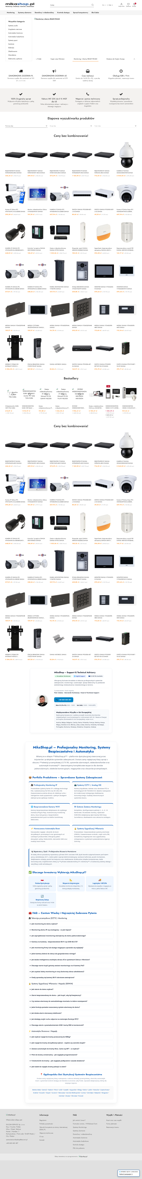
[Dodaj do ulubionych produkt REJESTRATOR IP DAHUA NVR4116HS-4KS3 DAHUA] (67, 143)
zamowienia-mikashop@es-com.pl (16, 1140)
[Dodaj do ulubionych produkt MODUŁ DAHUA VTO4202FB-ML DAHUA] (67, 298)
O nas (41, 1136)
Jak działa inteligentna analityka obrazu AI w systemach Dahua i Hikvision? (60, 960)
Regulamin (43, 1120)
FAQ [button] (75, 1115)
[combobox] (26, 126)
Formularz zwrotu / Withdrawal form (85, 1124)
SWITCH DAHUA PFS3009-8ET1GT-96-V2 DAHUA (102, 365)
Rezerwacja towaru (112, 1127)
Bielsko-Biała (36, 1090)
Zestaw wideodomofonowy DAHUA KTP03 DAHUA (58, 249)
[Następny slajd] (132, 37)
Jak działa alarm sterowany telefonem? (46, 1013)
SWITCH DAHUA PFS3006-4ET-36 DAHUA (81, 365)
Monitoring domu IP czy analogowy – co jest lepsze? (51, 930)
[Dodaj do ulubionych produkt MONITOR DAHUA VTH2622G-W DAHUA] (112, 259)
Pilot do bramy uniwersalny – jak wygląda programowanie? (54, 1055)
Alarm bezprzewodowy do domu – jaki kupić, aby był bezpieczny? (56, 995)
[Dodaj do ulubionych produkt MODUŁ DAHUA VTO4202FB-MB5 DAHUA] (112, 298)
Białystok (97, 1093)
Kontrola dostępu (78, 1145)
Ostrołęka (90, 1093)
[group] (85, 37)
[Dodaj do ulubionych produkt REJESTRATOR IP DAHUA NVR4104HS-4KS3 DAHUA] (23, 143)
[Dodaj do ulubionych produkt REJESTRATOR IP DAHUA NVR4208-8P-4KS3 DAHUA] (89, 143)
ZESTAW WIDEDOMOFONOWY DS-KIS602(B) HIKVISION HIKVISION (46, 407)
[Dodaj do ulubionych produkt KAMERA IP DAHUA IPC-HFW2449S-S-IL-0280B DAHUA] (23, 259)
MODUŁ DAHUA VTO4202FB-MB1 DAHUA (126, 326)
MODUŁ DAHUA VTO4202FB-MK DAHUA (82, 326)
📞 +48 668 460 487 (63, 700)
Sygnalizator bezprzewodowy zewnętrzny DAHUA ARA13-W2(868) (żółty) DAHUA (103, 249)
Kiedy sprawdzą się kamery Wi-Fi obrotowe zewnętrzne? (52, 977)
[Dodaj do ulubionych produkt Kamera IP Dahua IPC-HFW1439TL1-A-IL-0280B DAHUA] (23, 182)
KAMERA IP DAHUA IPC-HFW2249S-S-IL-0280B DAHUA (37, 288)
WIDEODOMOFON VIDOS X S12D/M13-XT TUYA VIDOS (129, 407)
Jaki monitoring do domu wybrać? (44, 924)
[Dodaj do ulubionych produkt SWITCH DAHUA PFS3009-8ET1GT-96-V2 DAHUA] (112, 337)
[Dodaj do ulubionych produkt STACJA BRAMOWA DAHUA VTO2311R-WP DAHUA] (45, 337)
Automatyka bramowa (80, 1138)
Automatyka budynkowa (81, 1141)
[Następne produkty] (132, 393)
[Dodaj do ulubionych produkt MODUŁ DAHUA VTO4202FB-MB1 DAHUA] (134, 298)
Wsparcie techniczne (46, 1133)
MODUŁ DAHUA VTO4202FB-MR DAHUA (15, 326)
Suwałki (65, 1090)
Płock (56, 1090)
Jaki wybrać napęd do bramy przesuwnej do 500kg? (51, 1037)
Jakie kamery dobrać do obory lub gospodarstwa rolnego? (53, 954)
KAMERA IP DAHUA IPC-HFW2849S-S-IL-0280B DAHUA (59, 210)
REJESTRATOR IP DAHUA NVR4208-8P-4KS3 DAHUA (80, 172)
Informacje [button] (44, 1115)
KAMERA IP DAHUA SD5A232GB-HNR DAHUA (125, 172)
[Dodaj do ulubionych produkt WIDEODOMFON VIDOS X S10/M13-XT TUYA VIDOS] (101, 386)
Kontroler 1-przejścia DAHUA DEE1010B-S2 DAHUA (36, 249)
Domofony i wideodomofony (82, 1134)
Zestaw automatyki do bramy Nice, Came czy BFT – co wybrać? (55, 1049)
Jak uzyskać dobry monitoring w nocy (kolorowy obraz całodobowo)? (57, 972)
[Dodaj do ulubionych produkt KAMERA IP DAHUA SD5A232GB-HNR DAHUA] (134, 143)
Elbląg (80, 1090)
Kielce (85, 1090)
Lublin (90, 1090)
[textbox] (9, 126)
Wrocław (74, 1096)
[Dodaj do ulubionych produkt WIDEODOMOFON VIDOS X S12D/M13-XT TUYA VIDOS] (134, 386)
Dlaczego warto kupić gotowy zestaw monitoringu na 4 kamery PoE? (57, 966)
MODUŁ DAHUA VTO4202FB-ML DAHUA (59, 326)
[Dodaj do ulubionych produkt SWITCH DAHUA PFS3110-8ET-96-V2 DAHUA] (134, 337)
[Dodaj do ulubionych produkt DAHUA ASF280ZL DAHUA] (67, 337)
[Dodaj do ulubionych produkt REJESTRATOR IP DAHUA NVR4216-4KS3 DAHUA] (112, 143)
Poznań (80, 1096)
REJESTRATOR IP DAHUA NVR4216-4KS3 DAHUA (101, 172)
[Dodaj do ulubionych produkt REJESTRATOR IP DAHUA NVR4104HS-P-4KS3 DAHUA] (45, 143)
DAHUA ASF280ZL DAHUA (58, 364)
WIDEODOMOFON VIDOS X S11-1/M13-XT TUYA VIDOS (112, 407)
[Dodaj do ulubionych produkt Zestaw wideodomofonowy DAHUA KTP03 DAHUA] (67, 221)
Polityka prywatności (46, 1124)
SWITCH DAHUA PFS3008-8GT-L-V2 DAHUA (81, 210)
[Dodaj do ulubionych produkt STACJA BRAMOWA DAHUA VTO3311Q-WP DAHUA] (89, 259)
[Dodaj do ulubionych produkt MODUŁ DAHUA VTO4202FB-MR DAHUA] (23, 298)
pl (103, 5)
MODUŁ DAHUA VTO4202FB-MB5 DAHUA (103, 326)
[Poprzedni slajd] (38, 37)
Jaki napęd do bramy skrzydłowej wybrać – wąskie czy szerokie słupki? (58, 1043)
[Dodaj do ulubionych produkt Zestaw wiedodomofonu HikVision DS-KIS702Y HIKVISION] (67, 386)
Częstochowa (104, 1090)
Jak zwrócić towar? (79, 1120)
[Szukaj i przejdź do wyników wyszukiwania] (92, 5)
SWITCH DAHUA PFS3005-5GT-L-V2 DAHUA (104, 210)
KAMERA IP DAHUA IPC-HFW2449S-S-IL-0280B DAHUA (14, 288)
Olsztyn (67, 1096)
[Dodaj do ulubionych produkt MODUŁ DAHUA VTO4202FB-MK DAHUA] (89, 298)
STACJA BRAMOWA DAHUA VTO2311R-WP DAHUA (36, 365)
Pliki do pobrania (78, 1148)
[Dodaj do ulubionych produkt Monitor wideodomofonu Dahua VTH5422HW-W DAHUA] (45, 182)
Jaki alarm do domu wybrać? (42, 989)
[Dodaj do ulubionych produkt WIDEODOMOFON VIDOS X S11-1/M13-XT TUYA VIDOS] (117, 386)
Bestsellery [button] (71, 378)
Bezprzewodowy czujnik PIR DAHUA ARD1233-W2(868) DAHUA (125, 249)
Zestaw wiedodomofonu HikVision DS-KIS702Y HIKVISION (62, 407)
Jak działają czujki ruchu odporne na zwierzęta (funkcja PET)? (55, 1019)
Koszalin (42, 1093)
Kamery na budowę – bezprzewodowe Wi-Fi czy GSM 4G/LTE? (54, 942)
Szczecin (54, 1093)
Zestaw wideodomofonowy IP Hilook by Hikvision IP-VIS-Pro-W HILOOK (29, 407)
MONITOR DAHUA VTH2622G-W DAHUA (103, 288)
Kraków (35, 1093)
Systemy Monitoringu (80, 1127)
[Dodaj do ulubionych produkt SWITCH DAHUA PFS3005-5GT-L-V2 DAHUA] (112, 182)
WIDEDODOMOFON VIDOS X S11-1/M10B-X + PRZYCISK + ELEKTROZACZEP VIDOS (79, 407)
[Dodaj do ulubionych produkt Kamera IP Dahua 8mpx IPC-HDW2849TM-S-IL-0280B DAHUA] (134, 182)
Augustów (73, 1090)
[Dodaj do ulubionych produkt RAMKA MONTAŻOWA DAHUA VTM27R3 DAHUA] (67, 259)
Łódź (60, 1090)
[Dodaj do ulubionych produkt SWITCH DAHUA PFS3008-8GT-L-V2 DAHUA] (89, 182)
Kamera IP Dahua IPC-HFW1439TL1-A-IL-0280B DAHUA (15, 210)
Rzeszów (96, 1090)
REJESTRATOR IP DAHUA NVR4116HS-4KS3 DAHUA (58, 172)
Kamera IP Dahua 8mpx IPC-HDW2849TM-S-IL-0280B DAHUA (125, 210)
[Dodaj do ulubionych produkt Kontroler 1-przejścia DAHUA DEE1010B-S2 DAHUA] (45, 221)
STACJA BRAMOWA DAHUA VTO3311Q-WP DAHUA (80, 288)
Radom (50, 1090)
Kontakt (42, 1140)
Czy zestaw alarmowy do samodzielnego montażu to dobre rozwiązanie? (59, 1001)
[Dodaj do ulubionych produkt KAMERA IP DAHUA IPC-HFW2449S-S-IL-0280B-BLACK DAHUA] (23, 221)
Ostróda (61, 1096)
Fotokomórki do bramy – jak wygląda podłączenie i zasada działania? (58, 1061)
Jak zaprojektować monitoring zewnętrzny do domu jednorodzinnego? (58, 936)
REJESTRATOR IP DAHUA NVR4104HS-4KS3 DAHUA (13, 172)
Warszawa (61, 1093)
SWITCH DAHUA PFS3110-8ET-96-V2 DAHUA (126, 365)
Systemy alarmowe (79, 1131)
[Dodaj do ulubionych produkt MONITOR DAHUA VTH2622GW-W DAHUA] (134, 259)
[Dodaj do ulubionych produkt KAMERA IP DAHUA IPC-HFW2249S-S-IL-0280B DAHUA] (45, 259)
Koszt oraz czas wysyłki (114, 1120)
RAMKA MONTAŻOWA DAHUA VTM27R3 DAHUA (59, 288)
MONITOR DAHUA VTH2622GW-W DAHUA (124, 288)
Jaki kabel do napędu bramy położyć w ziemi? (48, 1067)
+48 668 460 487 (12, 1143)
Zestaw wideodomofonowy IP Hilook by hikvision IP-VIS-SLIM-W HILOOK (12, 407)
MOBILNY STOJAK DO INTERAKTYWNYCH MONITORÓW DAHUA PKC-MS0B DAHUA (13, 365)
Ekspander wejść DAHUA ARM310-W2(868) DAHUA (80, 249)
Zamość (44, 1090)
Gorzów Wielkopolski (73, 1093)
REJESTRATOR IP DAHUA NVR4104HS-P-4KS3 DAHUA (36, 172)
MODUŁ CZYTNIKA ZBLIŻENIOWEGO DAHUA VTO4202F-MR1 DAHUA (36, 326)
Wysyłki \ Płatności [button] (114, 1115)
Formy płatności (111, 1124)
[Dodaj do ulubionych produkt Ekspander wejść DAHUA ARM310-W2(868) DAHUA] (89, 221)
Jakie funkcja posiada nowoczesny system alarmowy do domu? (55, 1007)
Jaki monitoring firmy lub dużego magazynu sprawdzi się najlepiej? (57, 948)
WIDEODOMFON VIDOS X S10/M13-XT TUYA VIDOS (95, 407)
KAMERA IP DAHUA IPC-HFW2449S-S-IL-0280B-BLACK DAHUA (14, 249)
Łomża (83, 1093)
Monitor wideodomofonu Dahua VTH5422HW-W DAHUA (37, 210)
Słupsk (48, 1093)
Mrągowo (105, 1093)
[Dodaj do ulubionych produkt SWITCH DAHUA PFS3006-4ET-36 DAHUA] (89, 337)
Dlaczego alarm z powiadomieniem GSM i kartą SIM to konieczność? (57, 1025)
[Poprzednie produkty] (9, 393)
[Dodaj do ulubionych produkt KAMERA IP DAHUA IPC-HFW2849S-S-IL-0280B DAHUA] (67, 182)
